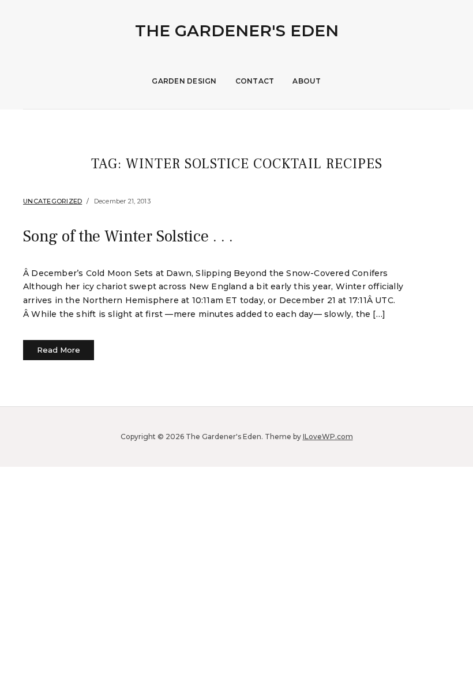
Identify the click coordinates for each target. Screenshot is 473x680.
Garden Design (184, 81)
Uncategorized (52, 201)
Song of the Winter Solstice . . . (128, 236)
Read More (58, 349)
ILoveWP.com (328, 436)
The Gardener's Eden (237, 30)
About (306, 81)
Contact (255, 81)
